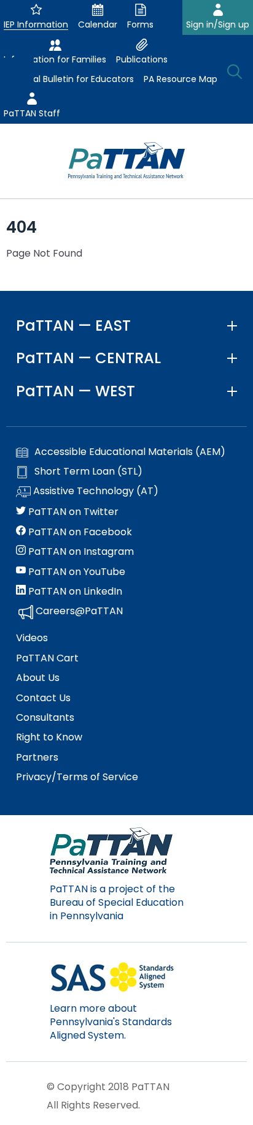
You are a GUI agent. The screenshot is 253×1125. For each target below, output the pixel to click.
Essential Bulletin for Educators (69, 79)
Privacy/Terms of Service (77, 777)
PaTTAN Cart (47, 658)
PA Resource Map (180, 79)
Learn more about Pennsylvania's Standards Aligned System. (111, 1022)
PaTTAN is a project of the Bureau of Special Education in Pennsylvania (117, 903)
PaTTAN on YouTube (75, 572)
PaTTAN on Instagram (80, 552)
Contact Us (43, 698)
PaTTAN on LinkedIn (74, 591)
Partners (37, 757)
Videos (32, 638)
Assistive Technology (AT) (94, 491)
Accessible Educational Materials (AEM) (129, 452)
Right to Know (49, 737)
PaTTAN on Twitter (72, 512)
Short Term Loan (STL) (88, 471)
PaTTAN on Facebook (79, 532)
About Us (38, 678)
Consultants (45, 717)
